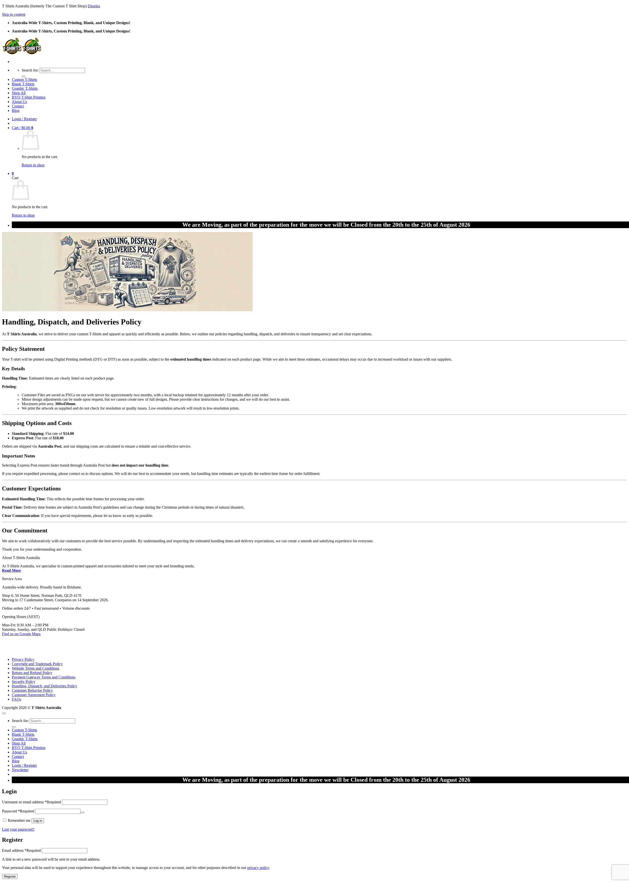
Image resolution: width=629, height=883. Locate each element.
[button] (24, 119)
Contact (18, 106)
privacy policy (258, 868)
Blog (15, 110)
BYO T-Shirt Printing (28, 97)
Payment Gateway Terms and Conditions (43, 677)
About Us (19, 102)
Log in (37, 821)
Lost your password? (18, 829)
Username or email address (31, 802)
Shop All (19, 93)
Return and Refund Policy (32, 673)
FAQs (16, 699)
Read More (11, 570)
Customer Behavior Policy (32, 690)
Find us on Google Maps (21, 634)
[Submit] (24, 76)
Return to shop (33, 165)
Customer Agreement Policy (34, 695)
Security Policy (23, 681)
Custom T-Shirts (24, 79)
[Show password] (83, 812)
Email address (21, 850)
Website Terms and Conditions (35, 668)
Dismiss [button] (94, 6)
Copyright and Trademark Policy (37, 664)
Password (18, 811)
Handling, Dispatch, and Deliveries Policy (44, 686)
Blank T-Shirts (23, 84)
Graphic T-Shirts (25, 88)
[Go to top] (4, 713)
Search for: (30, 70)
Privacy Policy (23, 659)
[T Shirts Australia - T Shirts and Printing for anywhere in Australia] (21, 53)
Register (10, 876)
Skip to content (13, 14)
